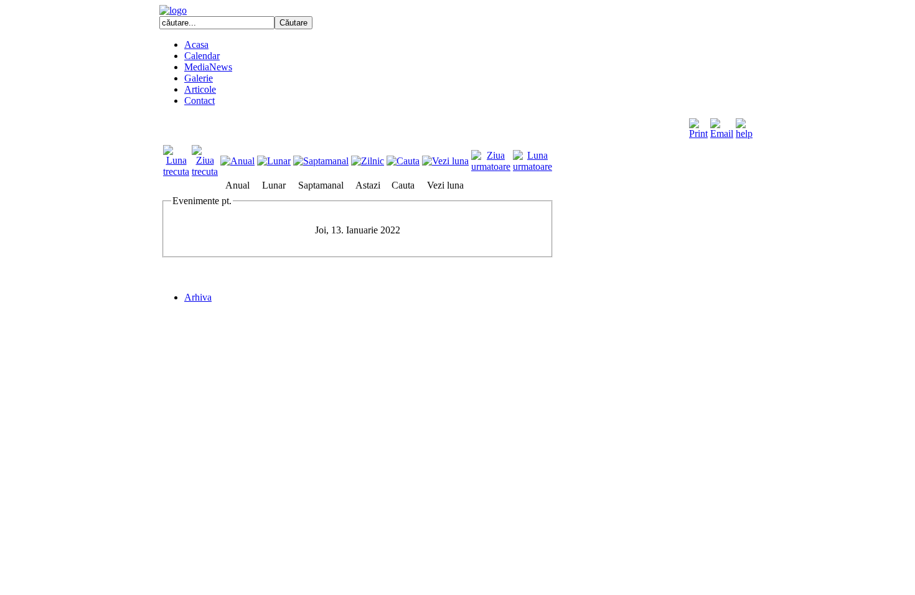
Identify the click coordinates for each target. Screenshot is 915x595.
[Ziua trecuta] (205, 171)
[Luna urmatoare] (532, 166)
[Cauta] (403, 161)
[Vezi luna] (445, 161)
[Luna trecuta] (176, 171)
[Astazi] (367, 161)
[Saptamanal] (321, 161)
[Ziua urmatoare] (490, 166)
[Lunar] (274, 161)
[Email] (721, 125)
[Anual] (237, 161)
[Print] (698, 125)
